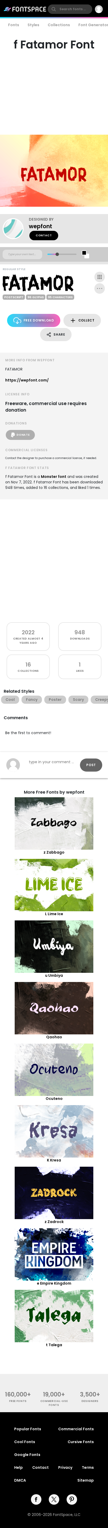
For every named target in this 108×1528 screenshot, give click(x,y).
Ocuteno (54, 1098)
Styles (33, 25)
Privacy (65, 1467)
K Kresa (54, 1160)
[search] (70, 9)
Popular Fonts (27, 1429)
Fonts (13, 25)
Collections (59, 25)
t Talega (54, 1344)
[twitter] (54, 1499)
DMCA (20, 1480)
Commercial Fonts (76, 1429)
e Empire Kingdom (54, 1283)
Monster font (53, 476)
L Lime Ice (54, 913)
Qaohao (54, 1037)
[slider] (57, 254)
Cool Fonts (24, 1441)
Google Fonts (27, 1454)
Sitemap (85, 1480)
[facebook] (36, 1499)
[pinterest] (72, 1499)
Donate (23, 435)
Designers (90, 1401)
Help (18, 1467)
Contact (44, 235)
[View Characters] (99, 277)
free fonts (18, 1401)
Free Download (39, 320)
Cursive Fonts (81, 1441)
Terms (88, 1467)
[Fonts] (25, 9)
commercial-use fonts (54, 1403)
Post (91, 765)
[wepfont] (16, 228)
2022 (28, 632)
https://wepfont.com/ (27, 380)
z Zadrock (54, 1221)
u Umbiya (54, 975)
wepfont (40, 226)
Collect (86, 320)
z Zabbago (54, 852)
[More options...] (99, 288)
